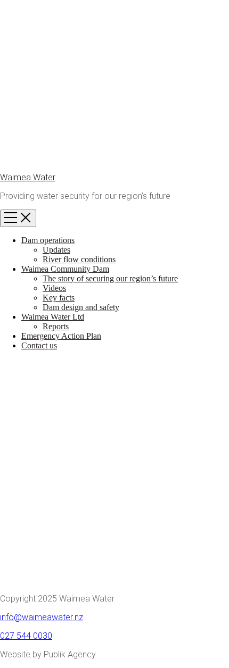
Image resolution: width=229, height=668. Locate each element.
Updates (56, 249)
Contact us (39, 345)
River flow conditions (79, 259)
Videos (54, 288)
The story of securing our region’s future (110, 278)
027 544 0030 (26, 636)
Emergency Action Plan (61, 335)
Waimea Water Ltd (52, 316)
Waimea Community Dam (65, 268)
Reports (56, 326)
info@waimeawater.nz (41, 617)
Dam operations (48, 240)
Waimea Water (27, 177)
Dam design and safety (81, 307)
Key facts (59, 297)
